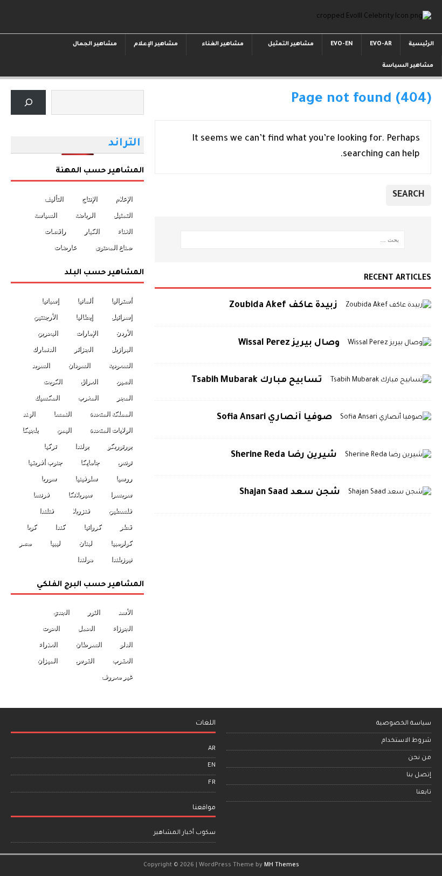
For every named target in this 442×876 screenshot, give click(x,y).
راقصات (55, 231)
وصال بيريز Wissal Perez (289, 343)
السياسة (45, 215)
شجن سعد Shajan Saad (289, 492)
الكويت (52, 381)
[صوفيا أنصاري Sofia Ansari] (385, 417)
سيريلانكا (80, 494)
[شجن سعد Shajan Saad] (389, 492)
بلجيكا (30, 430)
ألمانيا (85, 300)
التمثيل (122, 215)
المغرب (88, 397)
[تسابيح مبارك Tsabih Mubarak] (380, 380)
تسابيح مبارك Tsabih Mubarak (256, 380)
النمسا (62, 414)
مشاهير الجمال (95, 44)
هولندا (85, 559)
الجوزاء (122, 628)
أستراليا (121, 300)
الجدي (61, 612)
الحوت (50, 628)
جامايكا (89, 462)
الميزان (47, 660)
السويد (41, 365)
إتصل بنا (418, 775)
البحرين (47, 333)
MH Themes (281, 865)
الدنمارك (44, 349)
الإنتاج (89, 199)
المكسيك (46, 397)
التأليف (53, 199)
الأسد (125, 612)
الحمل (86, 628)
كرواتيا (92, 527)
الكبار (91, 231)
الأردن (124, 333)
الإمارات (87, 333)
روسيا (124, 478)
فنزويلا (81, 511)
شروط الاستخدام (406, 741)
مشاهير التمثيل (291, 44)
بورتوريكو (119, 446)
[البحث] (28, 102)
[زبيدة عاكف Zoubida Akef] (388, 305)
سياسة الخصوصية (403, 723)
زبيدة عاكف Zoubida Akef (283, 305)
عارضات (65, 247)
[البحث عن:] (292, 240)
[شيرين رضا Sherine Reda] (388, 455)
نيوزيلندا (121, 559)
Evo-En (341, 44)
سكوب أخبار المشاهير (185, 833)
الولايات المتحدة (110, 430)
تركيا (50, 446)
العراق (89, 381)
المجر (124, 397)
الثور (93, 612)
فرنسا (41, 494)
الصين (124, 381)
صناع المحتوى (113, 247)
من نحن (419, 758)
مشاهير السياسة (407, 65)
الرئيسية (421, 44)
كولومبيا (121, 543)
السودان (79, 365)
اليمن (64, 430)
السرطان (88, 644)
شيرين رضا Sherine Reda (284, 455)
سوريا (49, 478)
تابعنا (423, 792)
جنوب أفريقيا (44, 462)
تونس (125, 462)
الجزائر (83, 349)
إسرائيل (121, 317)
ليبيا (55, 543)
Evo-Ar (381, 44)
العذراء (48, 644)
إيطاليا (84, 317)
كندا (60, 527)
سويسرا (121, 494)
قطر (126, 527)
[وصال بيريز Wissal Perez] (389, 343)
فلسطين (120, 511)
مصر (25, 543)
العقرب (122, 660)
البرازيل (121, 349)
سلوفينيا (86, 478)
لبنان (85, 543)
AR (212, 749)
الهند (29, 414)
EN (212, 765)
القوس (84, 660)
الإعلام (123, 199)
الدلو (126, 644)
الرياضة (85, 215)
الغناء (125, 231)
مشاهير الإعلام (156, 44)
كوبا (31, 527)
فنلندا (46, 511)
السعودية (120, 365)
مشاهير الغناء (223, 44)
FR (212, 783)
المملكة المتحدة (110, 414)
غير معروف (116, 676)
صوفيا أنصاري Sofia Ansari (274, 417)
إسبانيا (50, 300)
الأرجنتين (45, 317)
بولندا (82, 446)
